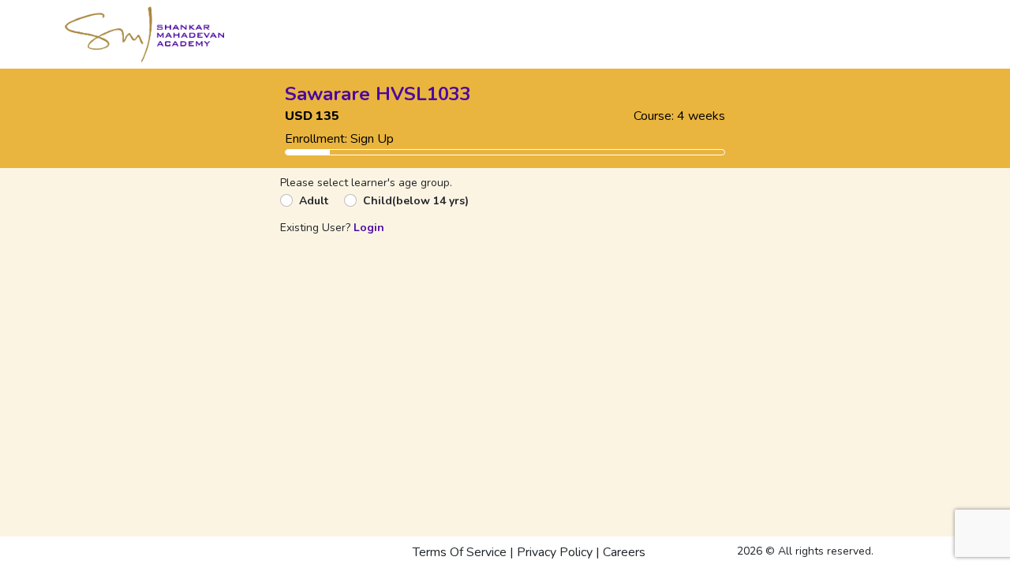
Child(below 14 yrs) (416, 200)
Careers (624, 552)
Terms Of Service (460, 552)
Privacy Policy (555, 552)
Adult (313, 200)
